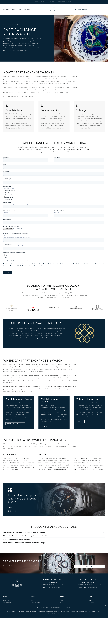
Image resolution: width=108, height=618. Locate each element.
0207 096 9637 (88, 582)
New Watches (8, 600)
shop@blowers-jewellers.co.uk (51, 584)
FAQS (61, 602)
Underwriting (36, 607)
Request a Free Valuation (64, 1)
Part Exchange (36, 602)
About (90, 600)
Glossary (63, 605)
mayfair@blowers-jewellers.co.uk (88, 584)
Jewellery (6, 605)
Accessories (7, 607)
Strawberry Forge (41, 614)
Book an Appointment (88, 587)
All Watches (7, 602)
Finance (34, 605)
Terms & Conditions (99, 614)
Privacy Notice (89, 614)
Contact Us (63, 607)
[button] (54, 532)
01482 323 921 (51, 582)
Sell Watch (35, 600)
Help (61, 600)
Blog (89, 605)
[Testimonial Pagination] (8, 511)
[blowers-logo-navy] (54, 6)
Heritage (91, 602)
